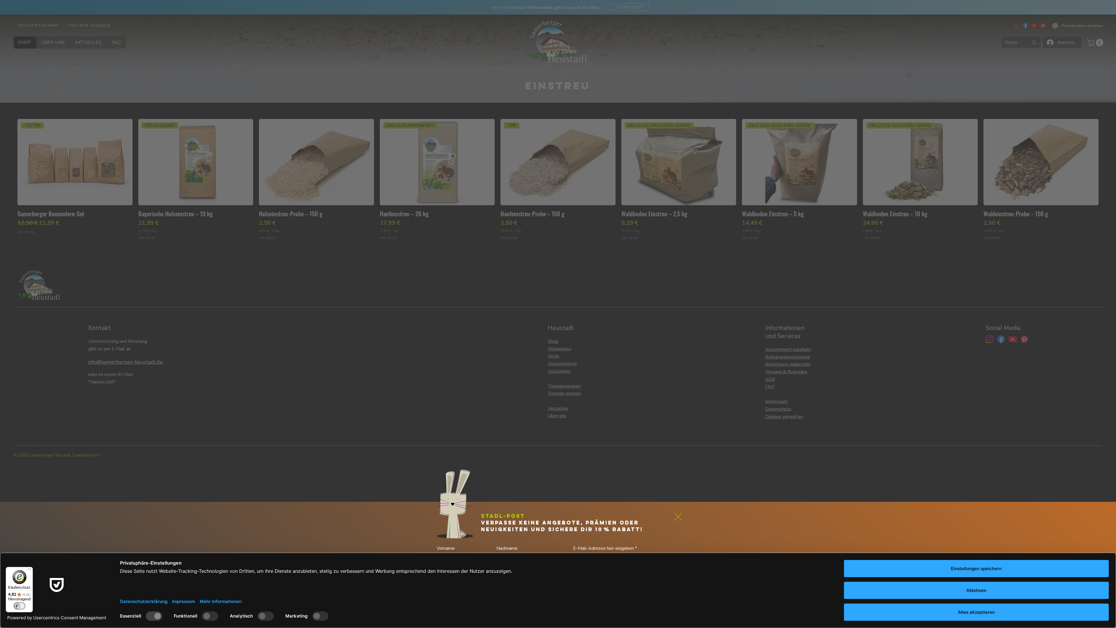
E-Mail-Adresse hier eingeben (604, 548)
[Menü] (29, 570)
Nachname (507, 548)
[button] (678, 517)
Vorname (446, 548)
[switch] (19, 605)
